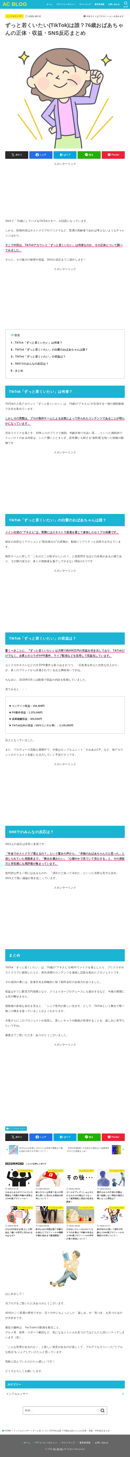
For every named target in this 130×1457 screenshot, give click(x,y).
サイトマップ (85, 4)
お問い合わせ (114, 4)
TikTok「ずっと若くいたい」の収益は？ (38, 356)
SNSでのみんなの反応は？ (30, 363)
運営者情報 (99, 4)
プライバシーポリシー (65, 4)
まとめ (17, 370)
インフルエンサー (14, 16)
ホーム (49, 4)
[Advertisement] (65, 194)
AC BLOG (15, 4)
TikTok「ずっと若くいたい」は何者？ (36, 342)
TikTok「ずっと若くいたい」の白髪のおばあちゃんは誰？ (49, 349)
